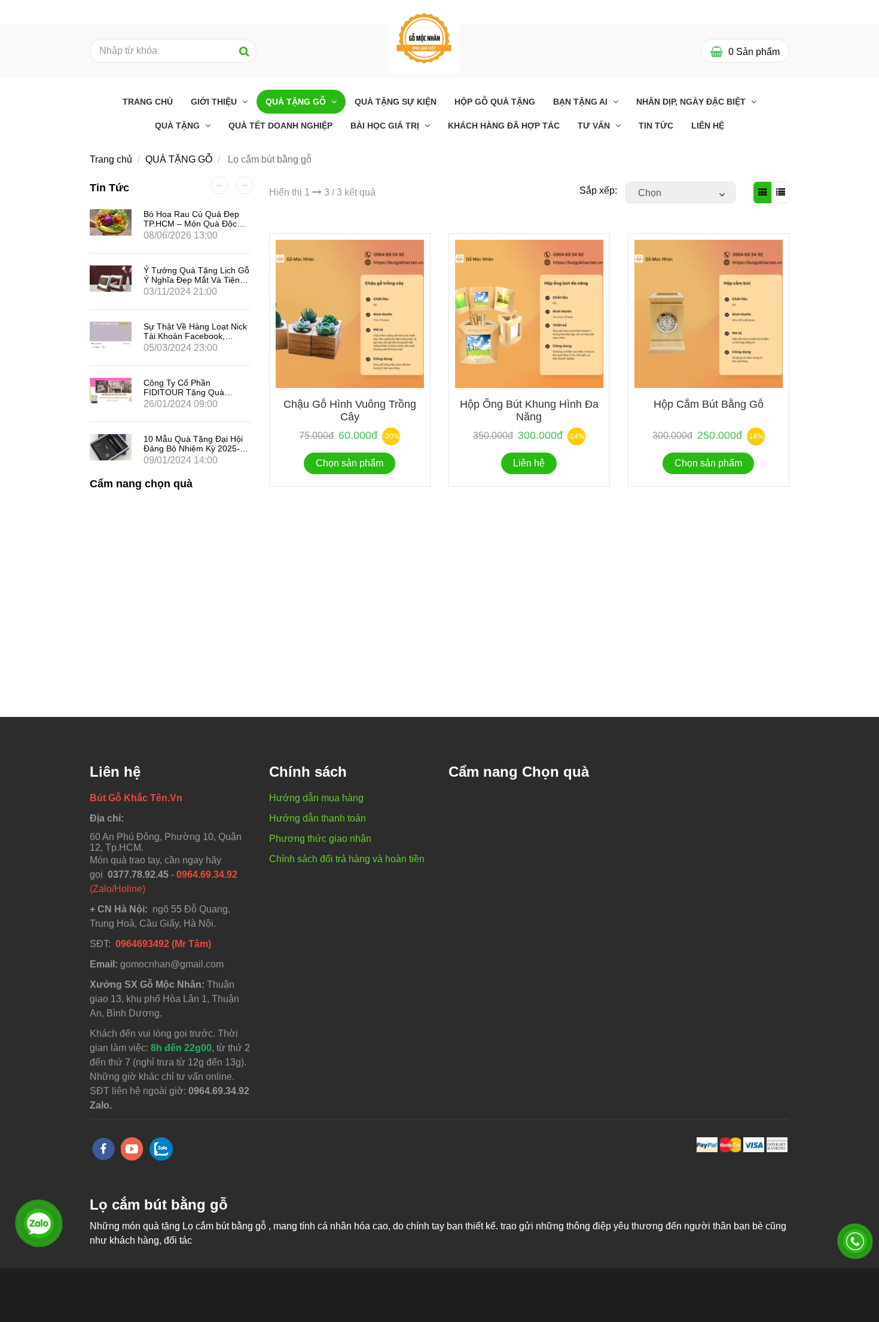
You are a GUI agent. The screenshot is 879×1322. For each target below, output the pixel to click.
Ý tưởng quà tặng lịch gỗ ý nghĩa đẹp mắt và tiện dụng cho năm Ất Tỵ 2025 (196, 279)
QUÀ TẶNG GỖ (296, 101)
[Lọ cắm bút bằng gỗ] (424, 37)
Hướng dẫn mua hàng (316, 798)
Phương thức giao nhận (320, 838)
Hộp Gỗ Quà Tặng (494, 101)
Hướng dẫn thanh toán (317, 818)
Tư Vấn (595, 125)
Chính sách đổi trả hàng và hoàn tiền (347, 859)
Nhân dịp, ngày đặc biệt (692, 101)
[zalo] (161, 1149)
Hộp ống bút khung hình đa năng (529, 410)
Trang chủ (148, 101)
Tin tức (656, 125)
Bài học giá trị (386, 125)
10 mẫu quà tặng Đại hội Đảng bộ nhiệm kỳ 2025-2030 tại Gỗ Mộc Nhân (193, 448)
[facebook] (103, 1149)
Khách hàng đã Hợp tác (504, 125)
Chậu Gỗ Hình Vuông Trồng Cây (349, 410)
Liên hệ (707, 125)
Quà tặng (178, 125)
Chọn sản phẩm (349, 463)
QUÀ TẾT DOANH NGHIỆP (280, 125)
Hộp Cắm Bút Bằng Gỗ (709, 404)
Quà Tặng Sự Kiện (396, 101)
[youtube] (132, 1149)
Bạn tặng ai (581, 101)
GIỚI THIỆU (215, 101)
